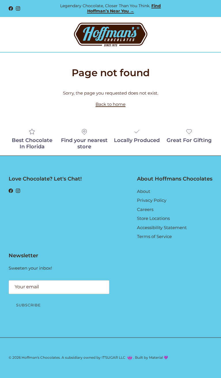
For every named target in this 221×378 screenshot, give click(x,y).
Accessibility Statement (162, 227)
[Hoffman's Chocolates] (110, 34)
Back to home (110, 104)
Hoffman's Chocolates (41, 357)
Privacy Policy (151, 200)
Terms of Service (154, 236)
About (143, 191)
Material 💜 (158, 357)
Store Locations (153, 218)
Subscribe (28, 305)
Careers (145, 209)
